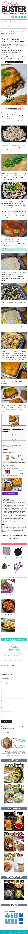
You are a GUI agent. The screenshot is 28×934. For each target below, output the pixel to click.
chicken (8, 666)
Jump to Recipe (10, 62)
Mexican (15, 666)
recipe (18, 666)
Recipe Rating (4, 682)
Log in (18, 932)
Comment (4, 687)
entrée (11, 666)
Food (13, 665)
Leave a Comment (16, 44)
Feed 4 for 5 (8, 665)
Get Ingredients (10, 493)
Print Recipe (19, 62)
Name (3, 700)
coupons (12, 536)
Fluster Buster (14, 8)
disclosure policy (22, 45)
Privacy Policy (23, 932)
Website (3, 714)
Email (3, 707)
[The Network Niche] (14, 926)
